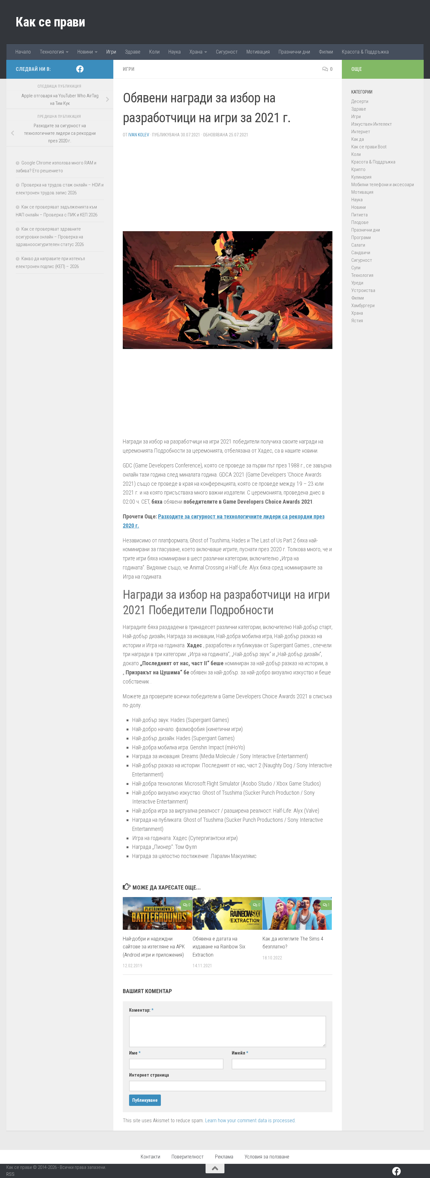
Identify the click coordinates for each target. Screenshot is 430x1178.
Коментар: (141, 1010)
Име (134, 1052)
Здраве (132, 52)
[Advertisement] (227, 187)
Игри (111, 52)
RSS (10, 1174)
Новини (85, 52)
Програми (361, 237)
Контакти (150, 1157)
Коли (154, 52)
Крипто (358, 169)
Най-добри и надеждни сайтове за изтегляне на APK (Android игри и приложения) (154, 946)
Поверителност (188, 1157)
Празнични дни (294, 52)
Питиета (359, 215)
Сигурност (227, 52)
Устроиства (363, 290)
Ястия (357, 320)
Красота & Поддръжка (365, 52)
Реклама (224, 1157)
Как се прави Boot (369, 147)
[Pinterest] (90, 69)
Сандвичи (360, 252)
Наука (174, 52)
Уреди (357, 283)
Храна (196, 52)
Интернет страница (149, 1075)
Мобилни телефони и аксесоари (382, 184)
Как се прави (50, 22)
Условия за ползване (267, 1157)
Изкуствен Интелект (371, 124)
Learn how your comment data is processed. (250, 1121)
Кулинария (361, 177)
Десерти (359, 101)
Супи (355, 268)
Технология (52, 52)
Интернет (360, 131)
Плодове (360, 222)
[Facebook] (80, 69)
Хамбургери (363, 305)
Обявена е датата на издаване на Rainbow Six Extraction (219, 946)
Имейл (240, 1052)
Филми (326, 52)
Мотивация (258, 52)
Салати (358, 245)
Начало (23, 52)
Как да (357, 139)
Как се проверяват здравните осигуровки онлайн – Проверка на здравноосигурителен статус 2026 (50, 236)
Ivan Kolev (138, 134)
